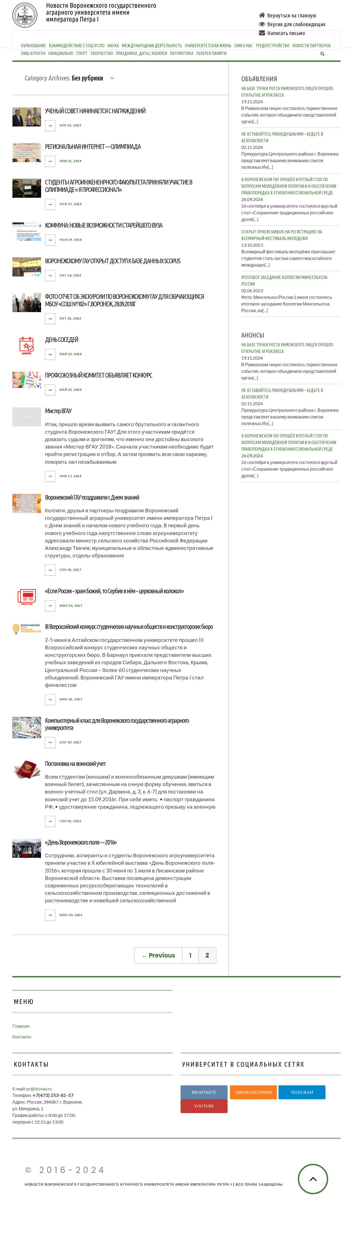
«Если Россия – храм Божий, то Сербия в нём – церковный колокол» (114, 591)
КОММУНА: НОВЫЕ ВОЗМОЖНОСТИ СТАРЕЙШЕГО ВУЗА (103, 225)
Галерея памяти (211, 53)
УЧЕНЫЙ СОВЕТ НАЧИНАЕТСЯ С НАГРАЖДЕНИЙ (95, 111)
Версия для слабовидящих (296, 24)
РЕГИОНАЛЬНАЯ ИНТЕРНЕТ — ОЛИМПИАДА (92, 146)
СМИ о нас (243, 45)
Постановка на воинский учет (75, 763)
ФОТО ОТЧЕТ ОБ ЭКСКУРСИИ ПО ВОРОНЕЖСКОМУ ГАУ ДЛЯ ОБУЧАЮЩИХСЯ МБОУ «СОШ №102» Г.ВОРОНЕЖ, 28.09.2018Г (124, 300)
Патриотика (181, 53)
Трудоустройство (272, 45)
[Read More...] (50, 125)
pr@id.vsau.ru (39, 1088)
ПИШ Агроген (33, 53)
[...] (255, 121)
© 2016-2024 (65, 1170)
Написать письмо (286, 33)
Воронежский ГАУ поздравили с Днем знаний (92, 497)
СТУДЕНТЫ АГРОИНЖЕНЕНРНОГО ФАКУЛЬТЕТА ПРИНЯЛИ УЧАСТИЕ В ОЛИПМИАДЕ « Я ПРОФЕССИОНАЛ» (118, 185)
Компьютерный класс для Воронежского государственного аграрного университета (117, 724)
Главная (21, 1026)
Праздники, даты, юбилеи (141, 53)
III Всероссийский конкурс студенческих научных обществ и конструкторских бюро (129, 626)
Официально (60, 53)
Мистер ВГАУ (58, 411)
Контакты (21, 1036)
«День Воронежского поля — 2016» (80, 842)
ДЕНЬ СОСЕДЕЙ (61, 339)
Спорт (81, 53)
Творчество (101, 53)
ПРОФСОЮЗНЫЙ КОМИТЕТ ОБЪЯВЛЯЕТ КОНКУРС (98, 375)
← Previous (158, 955)
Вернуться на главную (291, 15)
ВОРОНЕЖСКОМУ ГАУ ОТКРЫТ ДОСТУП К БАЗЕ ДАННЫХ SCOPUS (112, 261)
